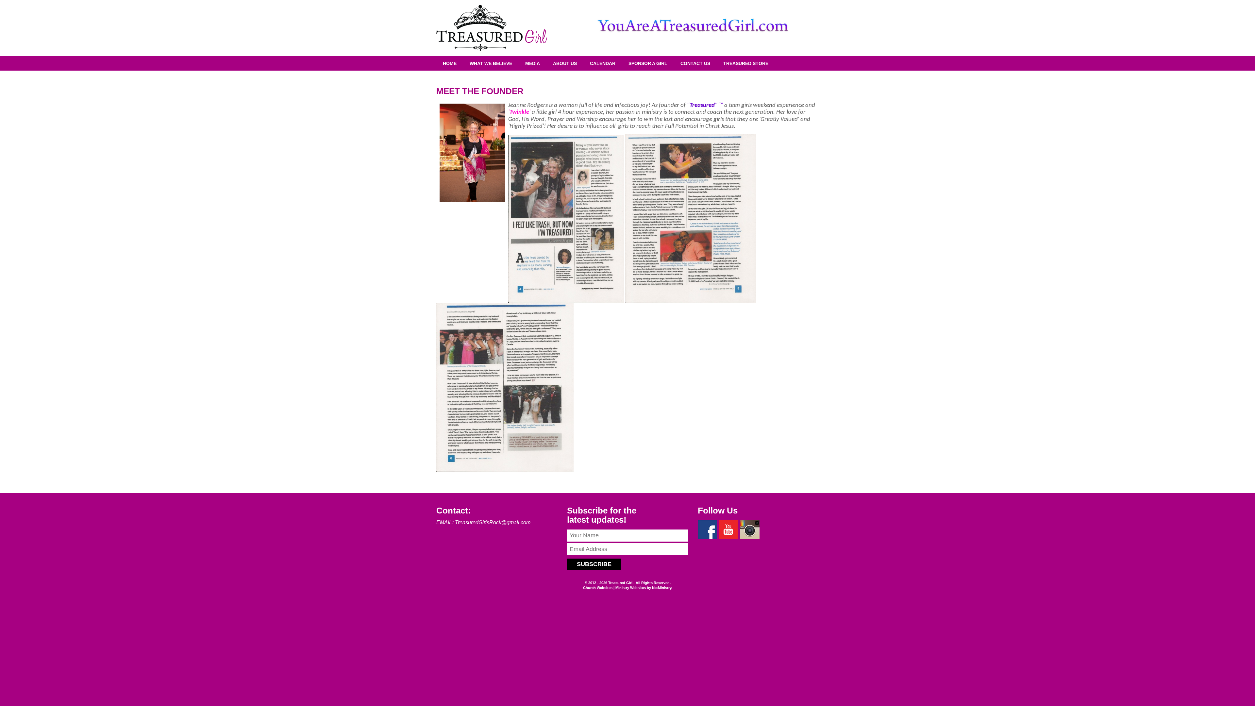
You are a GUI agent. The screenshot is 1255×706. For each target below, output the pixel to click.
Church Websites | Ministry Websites (615, 588)
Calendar (602, 63)
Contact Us (695, 63)
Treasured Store (745, 63)
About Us (565, 63)
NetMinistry (661, 588)
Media (532, 63)
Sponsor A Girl (647, 63)
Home (450, 63)
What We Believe (491, 63)
